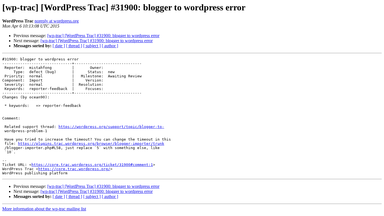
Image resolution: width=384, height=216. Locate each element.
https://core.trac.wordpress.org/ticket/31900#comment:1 (92, 165)
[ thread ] (74, 45)
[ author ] (110, 45)
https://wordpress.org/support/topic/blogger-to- (111, 127)
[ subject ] (92, 45)
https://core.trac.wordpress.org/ (74, 169)
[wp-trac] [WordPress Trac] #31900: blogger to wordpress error (103, 35)
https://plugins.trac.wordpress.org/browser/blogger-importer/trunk (91, 143)
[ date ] (59, 45)
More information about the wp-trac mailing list (44, 208)
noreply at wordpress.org (57, 21)
